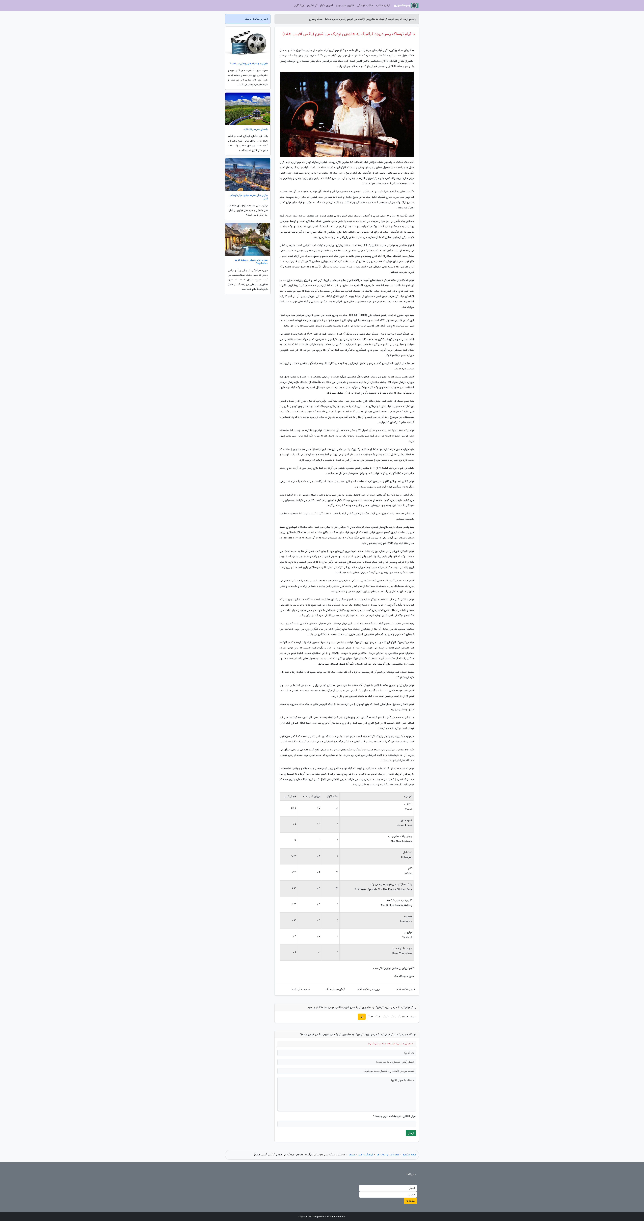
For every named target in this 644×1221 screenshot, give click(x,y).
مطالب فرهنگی (365, 5)
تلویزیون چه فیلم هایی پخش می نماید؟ (249, 63)
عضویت (410, 1201)
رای (361, 1017)
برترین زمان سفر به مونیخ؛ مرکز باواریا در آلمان (249, 197)
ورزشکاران (299, 5)
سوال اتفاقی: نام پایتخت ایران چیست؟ (394, 1116)
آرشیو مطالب (383, 5)
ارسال (411, 1133)
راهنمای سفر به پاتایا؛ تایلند (255, 129)
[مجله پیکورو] (406, 5)
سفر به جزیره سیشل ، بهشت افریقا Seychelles (251, 261)
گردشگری (312, 5)
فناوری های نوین (345, 5)
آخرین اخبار (326, 5)
